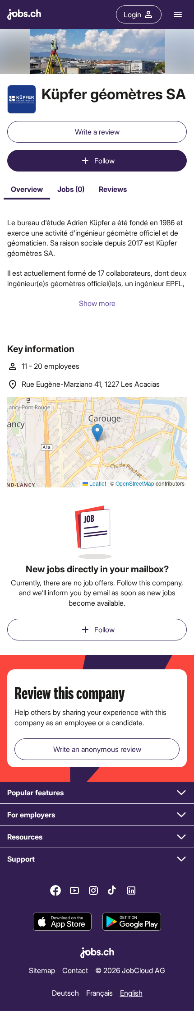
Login (132, 14)
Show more (97, 303)
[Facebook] (55, 890)
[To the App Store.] (62, 922)
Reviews (113, 189)
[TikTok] (112, 890)
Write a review (97, 131)
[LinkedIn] (131, 890)
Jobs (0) (70, 189)
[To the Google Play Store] (131, 922)
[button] (97, 793)
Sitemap (42, 970)
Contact (75, 970)
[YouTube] (74, 890)
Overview (27, 189)
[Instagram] (93, 890)
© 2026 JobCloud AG (130, 970)
